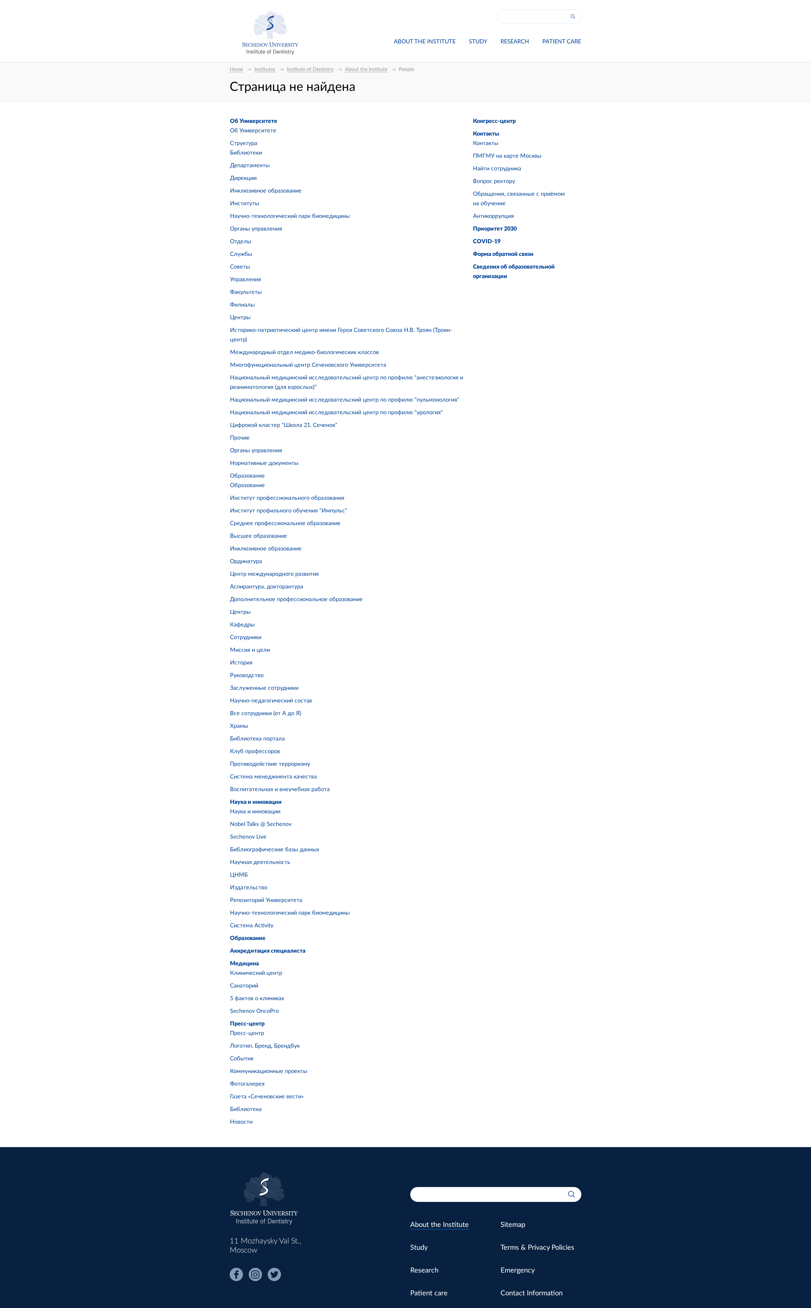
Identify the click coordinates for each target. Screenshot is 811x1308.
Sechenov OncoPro (254, 1011)
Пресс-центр (247, 1024)
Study (478, 42)
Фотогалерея (247, 1084)
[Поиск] (573, 17)
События (241, 1059)
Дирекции (243, 178)
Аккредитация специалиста (267, 951)
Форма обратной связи (503, 254)
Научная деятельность (260, 862)
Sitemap (513, 1224)
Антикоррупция (493, 216)
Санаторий (244, 986)
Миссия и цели (250, 650)
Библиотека (246, 1109)
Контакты (486, 134)
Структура (243, 143)
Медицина (244, 964)
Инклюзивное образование (266, 191)
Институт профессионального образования (287, 498)
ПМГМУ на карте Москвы (507, 156)
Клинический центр (256, 973)
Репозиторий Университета (266, 900)
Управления (245, 280)
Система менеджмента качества (273, 777)
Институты (244, 203)
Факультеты (246, 292)
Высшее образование (258, 536)
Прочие (240, 438)
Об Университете (253, 121)
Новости (241, 1122)
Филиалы (242, 305)
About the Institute (425, 42)
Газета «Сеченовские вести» (267, 1097)
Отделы (240, 241)
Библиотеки (246, 153)
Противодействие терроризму (270, 764)
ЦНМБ (239, 875)
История (241, 663)
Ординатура (246, 561)
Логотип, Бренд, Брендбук (265, 1046)
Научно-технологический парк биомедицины (290, 216)
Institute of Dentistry (270, 51)
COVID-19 (487, 241)
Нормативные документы (264, 463)
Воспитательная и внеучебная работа (280, 789)
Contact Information (532, 1293)
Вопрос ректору (494, 181)
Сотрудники (245, 637)
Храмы (239, 726)
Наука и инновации (256, 802)
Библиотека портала (257, 739)
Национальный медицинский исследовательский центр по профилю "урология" (336, 413)
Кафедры (242, 625)
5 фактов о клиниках (257, 998)
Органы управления (256, 229)
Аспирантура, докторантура (266, 587)
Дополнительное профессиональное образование (296, 599)
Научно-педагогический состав (271, 701)
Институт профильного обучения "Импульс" (288, 511)
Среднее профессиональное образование (285, 523)
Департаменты (250, 165)
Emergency (518, 1270)
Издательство (248, 888)
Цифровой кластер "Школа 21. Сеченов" (283, 425)
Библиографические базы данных (274, 850)
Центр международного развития (274, 574)
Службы (241, 254)
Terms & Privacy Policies (537, 1247)
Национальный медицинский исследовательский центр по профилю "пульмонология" (344, 400)
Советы (240, 267)
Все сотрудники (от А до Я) (265, 713)
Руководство (247, 675)
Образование (247, 476)
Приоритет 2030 (495, 229)
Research (515, 42)
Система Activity (251, 926)
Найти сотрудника (497, 169)
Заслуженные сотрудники (264, 688)
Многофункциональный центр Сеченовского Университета (308, 365)
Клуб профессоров (255, 751)
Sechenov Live (248, 837)
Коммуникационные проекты (268, 1071)
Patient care (561, 42)
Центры (240, 318)
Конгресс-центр (494, 121)
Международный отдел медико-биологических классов (304, 352)
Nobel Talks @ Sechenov (260, 824)
